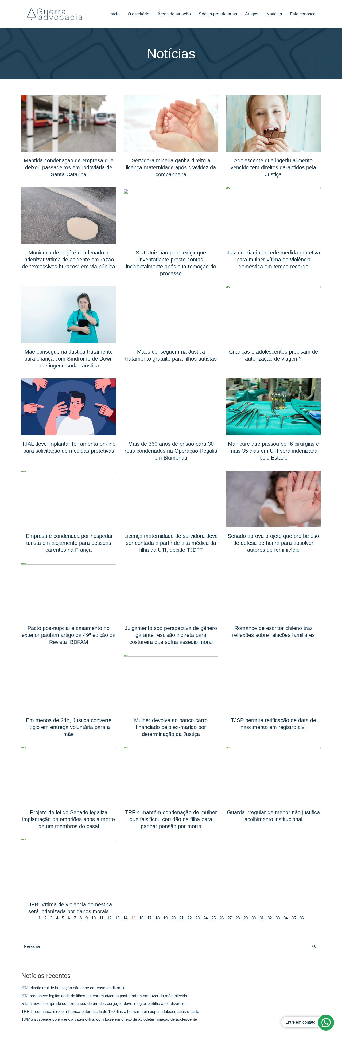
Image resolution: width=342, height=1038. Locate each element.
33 (277, 918)
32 (269, 918)
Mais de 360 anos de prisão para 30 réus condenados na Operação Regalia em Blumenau (171, 451)
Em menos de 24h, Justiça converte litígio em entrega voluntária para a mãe (68, 727)
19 (165, 918)
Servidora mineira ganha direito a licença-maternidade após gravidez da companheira (171, 167)
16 (141, 918)
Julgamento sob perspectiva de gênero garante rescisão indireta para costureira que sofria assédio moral (171, 635)
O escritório (138, 14)
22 (189, 918)
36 (302, 918)
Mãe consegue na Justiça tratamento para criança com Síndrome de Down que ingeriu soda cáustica (68, 359)
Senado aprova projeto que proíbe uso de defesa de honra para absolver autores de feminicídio (273, 543)
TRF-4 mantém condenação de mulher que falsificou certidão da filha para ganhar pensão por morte (171, 819)
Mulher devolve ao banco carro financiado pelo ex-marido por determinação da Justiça (171, 727)
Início (115, 14)
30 (253, 918)
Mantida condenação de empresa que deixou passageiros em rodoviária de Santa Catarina (69, 167)
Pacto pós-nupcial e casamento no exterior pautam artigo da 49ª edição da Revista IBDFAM (68, 635)
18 (157, 918)
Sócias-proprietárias (218, 14)
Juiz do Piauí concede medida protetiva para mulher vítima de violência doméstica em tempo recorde (273, 259)
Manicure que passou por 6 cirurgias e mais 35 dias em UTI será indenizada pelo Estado (273, 451)
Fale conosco (303, 14)
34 (285, 918)
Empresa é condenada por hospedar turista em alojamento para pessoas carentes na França (68, 543)
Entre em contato (300, 1022)
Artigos (251, 14)
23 (197, 918)
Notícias (274, 14)
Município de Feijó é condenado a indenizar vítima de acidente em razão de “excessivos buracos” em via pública (68, 259)
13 (117, 918)
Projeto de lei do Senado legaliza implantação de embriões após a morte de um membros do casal (68, 819)
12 (109, 918)
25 (213, 918)
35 (294, 918)
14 (125, 918)
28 (237, 918)
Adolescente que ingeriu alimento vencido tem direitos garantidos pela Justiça (273, 167)
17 (149, 918)
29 (245, 918)
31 (261, 918)
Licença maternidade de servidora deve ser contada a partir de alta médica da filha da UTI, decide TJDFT (171, 543)
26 (221, 918)
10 (93, 918)
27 (229, 918)
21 (181, 918)
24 (205, 918)
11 (101, 918)
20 (173, 918)
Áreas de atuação (174, 14)
